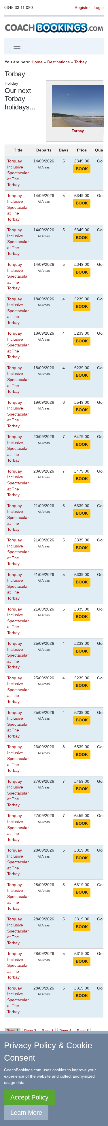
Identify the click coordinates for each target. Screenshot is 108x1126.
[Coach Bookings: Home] (54, 27)
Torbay (80, 62)
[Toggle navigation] (17, 46)
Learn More (26, 1112)
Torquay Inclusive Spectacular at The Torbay (18, 173)
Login (99, 7)
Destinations (58, 62)
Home (37, 62)
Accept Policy (29, 1097)
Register (82, 7)
